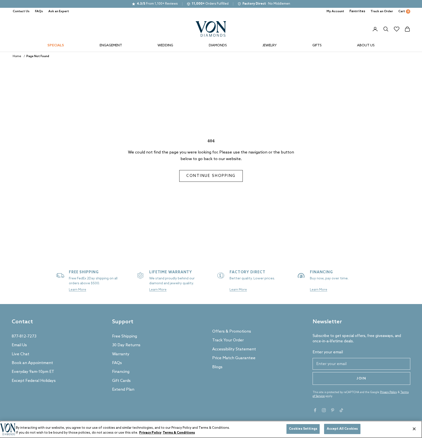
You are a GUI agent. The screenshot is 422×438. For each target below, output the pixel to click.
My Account (335, 11)
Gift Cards (121, 380)
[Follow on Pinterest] (332, 410)
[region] (211, 429)
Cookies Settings (303, 429)
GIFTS (317, 45)
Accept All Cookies (342, 429)
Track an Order (381, 11)
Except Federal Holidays (34, 380)
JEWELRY (270, 45)
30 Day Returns (126, 345)
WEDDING (165, 45)
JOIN (361, 379)
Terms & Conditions (179, 433)
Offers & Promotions (231, 331)
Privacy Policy (388, 392)
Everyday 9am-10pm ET (33, 371)
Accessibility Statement (234, 349)
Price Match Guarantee (233, 358)
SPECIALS (55, 45)
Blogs (217, 367)
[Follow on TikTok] (341, 410)
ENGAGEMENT (111, 45)
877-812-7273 (24, 336)
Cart (403, 11)
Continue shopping (211, 176)
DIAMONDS (218, 45)
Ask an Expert (58, 11)
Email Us (19, 345)
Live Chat (20, 354)
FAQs (39, 11)
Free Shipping (124, 336)
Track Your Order (228, 340)
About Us (366, 45)
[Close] (414, 428)
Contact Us (21, 11)
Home (17, 56)
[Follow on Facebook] (315, 410)
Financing (120, 371)
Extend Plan (123, 389)
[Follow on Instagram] (323, 410)
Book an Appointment (32, 363)
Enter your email (328, 352)
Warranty (120, 354)
